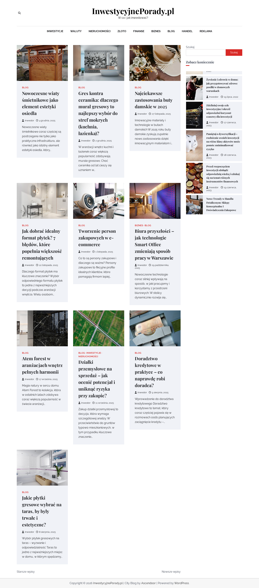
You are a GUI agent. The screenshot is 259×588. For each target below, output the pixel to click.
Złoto (122, 31)
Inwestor (29, 120)
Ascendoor (148, 583)
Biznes (156, 31)
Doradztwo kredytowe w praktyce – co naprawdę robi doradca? (150, 371)
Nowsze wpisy (171, 571)
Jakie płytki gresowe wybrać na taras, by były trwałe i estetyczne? (41, 511)
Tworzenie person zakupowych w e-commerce (97, 237)
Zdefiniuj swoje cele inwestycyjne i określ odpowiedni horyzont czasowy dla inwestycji (219, 111)
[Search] (19, 13)
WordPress (181, 583)
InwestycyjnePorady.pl (133, 11)
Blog (171, 31)
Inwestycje (55, 31)
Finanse (138, 31)
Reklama (206, 31)
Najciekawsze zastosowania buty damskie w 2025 (153, 99)
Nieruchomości (99, 31)
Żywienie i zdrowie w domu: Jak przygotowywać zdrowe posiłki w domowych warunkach (222, 85)
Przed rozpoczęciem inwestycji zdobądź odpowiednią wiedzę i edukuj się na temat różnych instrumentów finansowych (223, 174)
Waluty (76, 31)
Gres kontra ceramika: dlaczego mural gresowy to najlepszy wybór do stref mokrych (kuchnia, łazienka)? (98, 113)
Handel (187, 31)
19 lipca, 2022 (231, 97)
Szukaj (190, 47)
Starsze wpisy (26, 571)
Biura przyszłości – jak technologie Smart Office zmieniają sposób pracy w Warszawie (154, 244)
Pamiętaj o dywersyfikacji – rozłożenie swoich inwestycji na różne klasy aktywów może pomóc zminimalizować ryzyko (223, 141)
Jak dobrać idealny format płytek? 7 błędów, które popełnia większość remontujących (42, 244)
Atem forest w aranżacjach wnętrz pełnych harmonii (42, 365)
